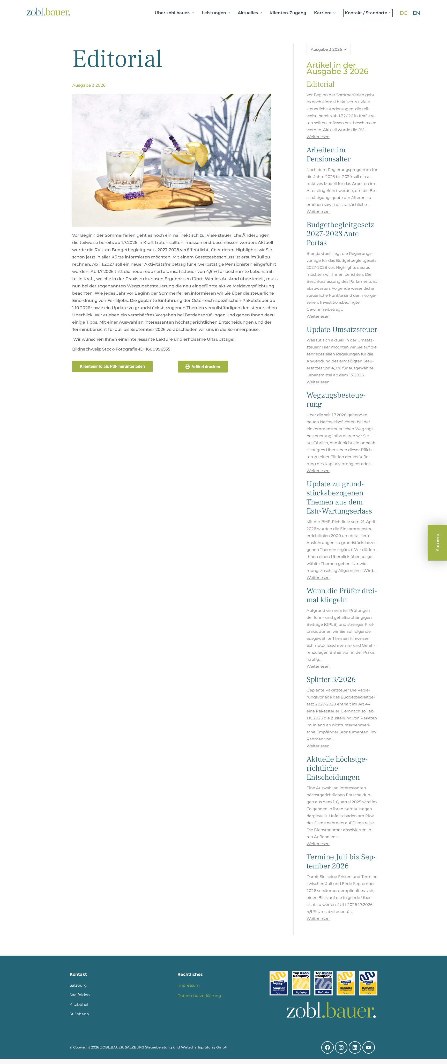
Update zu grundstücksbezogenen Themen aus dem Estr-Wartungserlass (339, 497)
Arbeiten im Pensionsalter (329, 154)
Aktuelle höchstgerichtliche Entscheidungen (337, 768)
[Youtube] (368, 1047)
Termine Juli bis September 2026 (341, 861)
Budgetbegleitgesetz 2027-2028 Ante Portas (340, 234)
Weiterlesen (318, 136)
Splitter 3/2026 (331, 679)
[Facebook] (327, 1047)
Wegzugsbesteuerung (336, 399)
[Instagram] (341, 1047)
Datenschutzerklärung (199, 995)
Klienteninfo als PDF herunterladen (112, 366)
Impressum (188, 985)
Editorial (320, 84)
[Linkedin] (355, 1047)
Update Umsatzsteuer (342, 329)
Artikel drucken (205, 366)
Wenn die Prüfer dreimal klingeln (342, 595)
